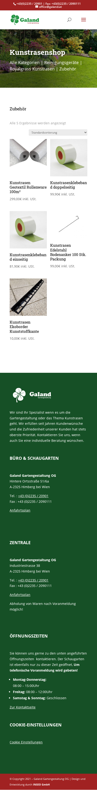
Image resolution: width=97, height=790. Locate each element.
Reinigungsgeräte (61, 62)
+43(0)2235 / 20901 (29, 4)
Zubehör (67, 69)
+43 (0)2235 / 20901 (33, 496)
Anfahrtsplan (20, 510)
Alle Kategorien (25, 62)
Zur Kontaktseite (23, 707)
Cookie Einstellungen (26, 742)
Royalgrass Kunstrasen (32, 69)
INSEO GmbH (41, 784)
